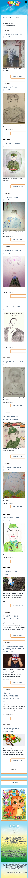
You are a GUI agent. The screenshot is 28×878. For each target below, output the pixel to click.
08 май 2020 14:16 (7, 140)
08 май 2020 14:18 (7, 83)
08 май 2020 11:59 (7, 568)
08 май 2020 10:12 (7, 642)
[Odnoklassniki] (10, 827)
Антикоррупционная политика (11, 867)
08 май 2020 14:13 (7, 193)
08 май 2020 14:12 (7, 246)
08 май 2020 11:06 (7, 612)
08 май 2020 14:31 (7, 30)
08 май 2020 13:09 (7, 463)
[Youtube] (17, 827)
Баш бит (5, 17)
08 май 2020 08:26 (7, 725)
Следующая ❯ (13, 769)
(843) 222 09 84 (24, 872)
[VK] (14, 827)
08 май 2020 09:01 (7, 689)
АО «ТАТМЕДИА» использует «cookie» (9, 864)
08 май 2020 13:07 (7, 513)
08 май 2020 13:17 (7, 412)
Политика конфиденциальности (16, 868)
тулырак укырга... (18, 76)
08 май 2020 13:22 (7, 358)
